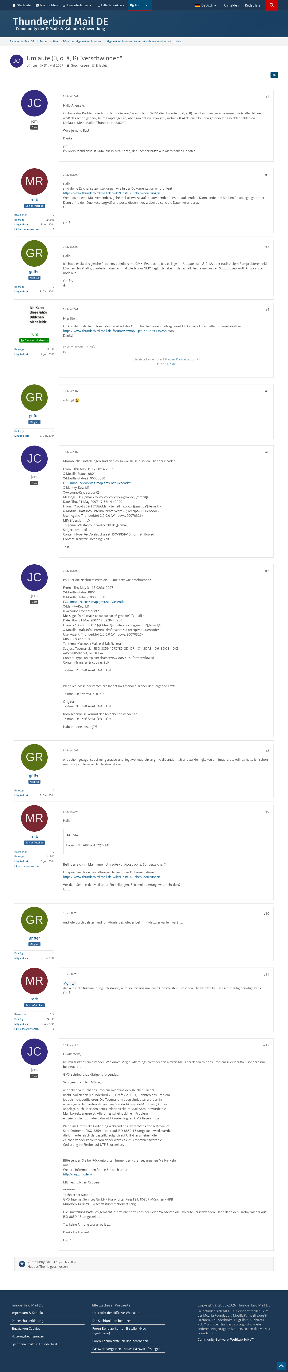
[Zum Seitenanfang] (281, 1366)
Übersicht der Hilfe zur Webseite (115, 1312)
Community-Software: (226, 1339)
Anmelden (231, 5)
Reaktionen (20, 215)
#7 (267, 571)
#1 (267, 96)
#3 (267, 247)
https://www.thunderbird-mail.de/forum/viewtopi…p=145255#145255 (115, 331)
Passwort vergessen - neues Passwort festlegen (126, 1349)
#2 (267, 175)
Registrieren (253, 5)
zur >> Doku (166, 364)
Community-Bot (39, 1262)
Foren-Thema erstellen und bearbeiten (120, 1341)
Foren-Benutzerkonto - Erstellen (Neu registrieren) (119, 1330)
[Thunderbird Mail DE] (144, 24)
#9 (267, 812)
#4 (267, 309)
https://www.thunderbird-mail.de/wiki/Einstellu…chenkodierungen (111, 193)
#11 (266, 974)
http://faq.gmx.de (76, 1174)
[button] (206, 5)
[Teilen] (274, 75)
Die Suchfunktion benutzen (112, 1320)
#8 (267, 750)
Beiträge (19, 219)
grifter (71, 983)
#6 (267, 452)
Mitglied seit (21, 224)
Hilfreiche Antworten (26, 229)
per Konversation (182, 359)
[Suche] (271, 5)
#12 (266, 1045)
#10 (266, 913)
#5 (267, 391)
